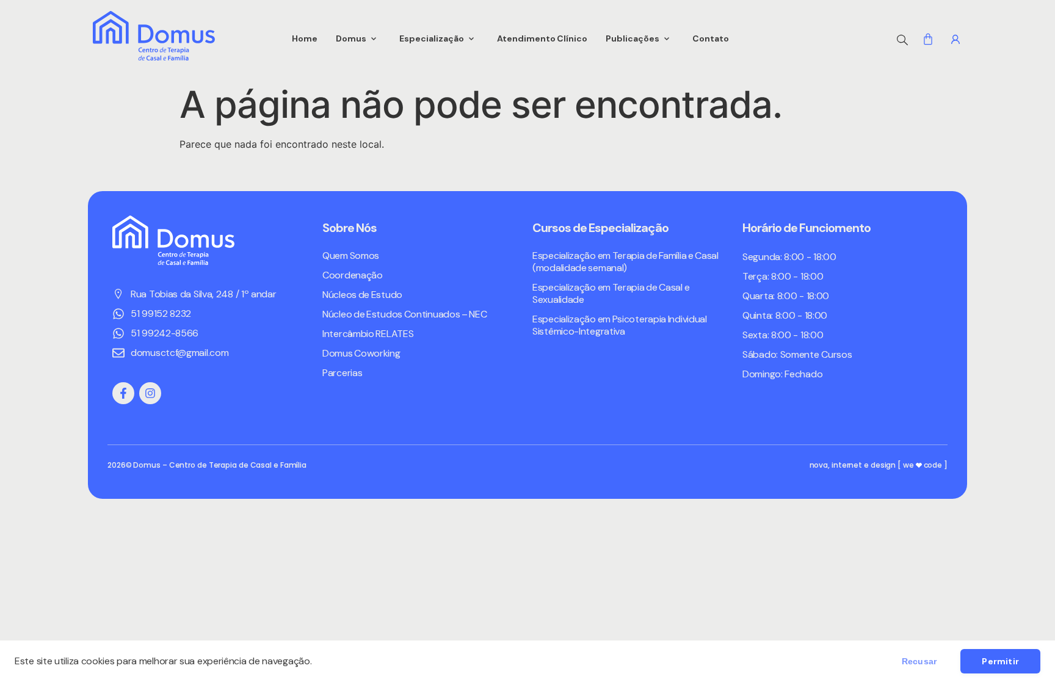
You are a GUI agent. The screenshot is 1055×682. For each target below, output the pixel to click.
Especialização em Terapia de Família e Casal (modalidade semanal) (625, 262)
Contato (710, 38)
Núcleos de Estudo (362, 295)
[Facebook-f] (123, 393)
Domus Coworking (361, 353)
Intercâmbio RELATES (367, 334)
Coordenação (352, 275)
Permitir (1000, 661)
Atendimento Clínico (542, 38)
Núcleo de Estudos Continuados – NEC (404, 314)
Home (304, 38)
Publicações (632, 38)
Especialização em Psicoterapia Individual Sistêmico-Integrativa (619, 325)
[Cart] (928, 39)
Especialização (431, 38)
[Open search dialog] (902, 38)
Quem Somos (350, 256)
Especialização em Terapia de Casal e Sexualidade (610, 293)
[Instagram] (150, 393)
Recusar (919, 661)
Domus (351, 38)
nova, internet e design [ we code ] (879, 465)
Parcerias (342, 373)
